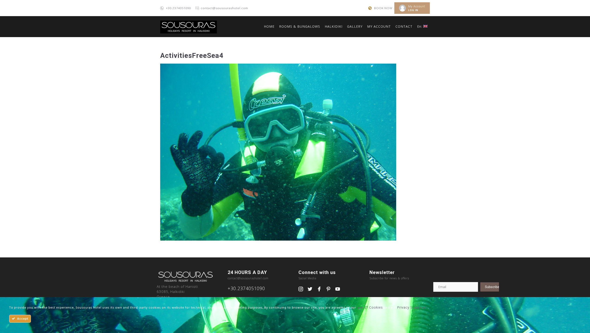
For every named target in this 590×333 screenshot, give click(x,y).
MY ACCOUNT (379, 26)
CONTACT (404, 26)
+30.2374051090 (178, 8)
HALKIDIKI (333, 26)
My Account (416, 6)
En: (420, 26)
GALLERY (355, 26)
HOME (269, 26)
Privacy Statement (412, 307)
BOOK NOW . (384, 8)
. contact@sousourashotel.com (223, 8)
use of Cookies (370, 307)
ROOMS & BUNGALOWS (299, 26)
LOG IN (413, 10)
